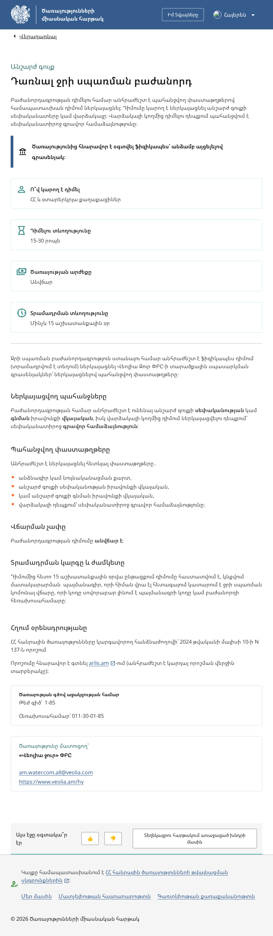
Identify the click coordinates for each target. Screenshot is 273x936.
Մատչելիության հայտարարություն (105, 896)
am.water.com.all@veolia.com (56, 772)
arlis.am (99, 663)
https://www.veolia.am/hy (51, 781)
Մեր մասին (36, 896)
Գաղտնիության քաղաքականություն (206, 896)
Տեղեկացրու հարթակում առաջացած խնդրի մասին (194, 838)
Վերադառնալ (38, 36)
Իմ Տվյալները (183, 14)
